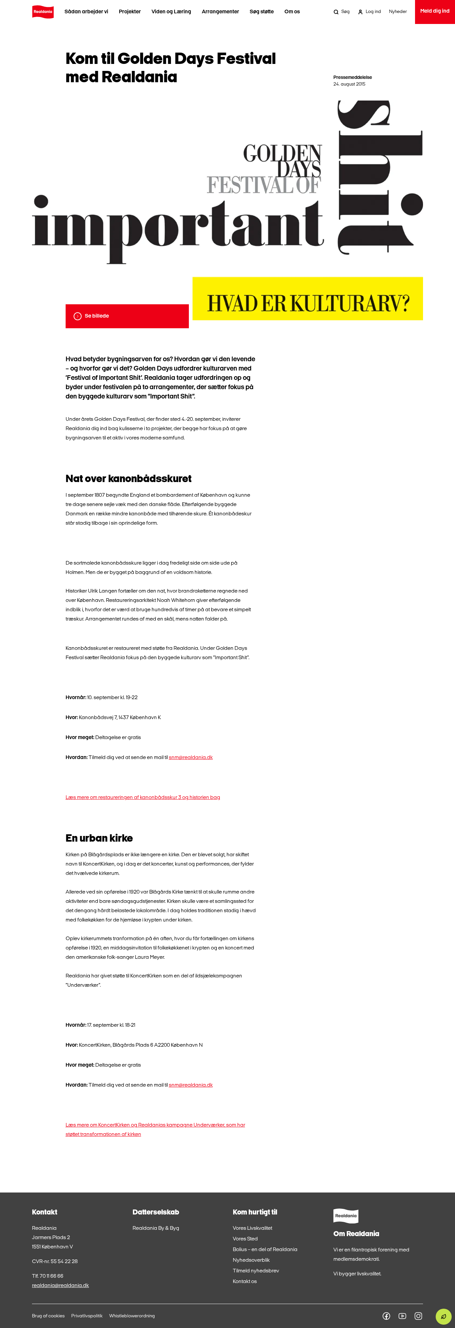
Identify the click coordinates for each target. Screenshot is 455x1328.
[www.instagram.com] (418, 1316)
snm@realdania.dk (191, 757)
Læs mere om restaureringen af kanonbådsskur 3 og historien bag (143, 797)
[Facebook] (386, 1316)
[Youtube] (402, 1316)
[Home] (43, 12)
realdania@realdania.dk (60, 1285)
